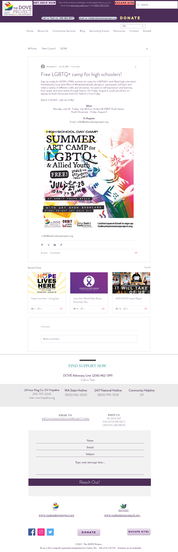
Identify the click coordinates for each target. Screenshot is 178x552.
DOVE (64, 48)
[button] (147, 49)
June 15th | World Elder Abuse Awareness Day (87, 300)
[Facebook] (31, 532)
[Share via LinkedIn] (55, 245)
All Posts (32, 48)
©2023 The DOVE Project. (89, 544)
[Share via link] (61, 245)
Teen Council (48, 48)
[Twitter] (50, 532)
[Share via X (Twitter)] (48, 245)
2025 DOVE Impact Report (129, 298)
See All (147, 267)
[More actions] (135, 66)
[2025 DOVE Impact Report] (131, 282)
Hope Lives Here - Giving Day (45, 298)
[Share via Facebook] (42, 245)
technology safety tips (79, 5)
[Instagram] (41, 532)
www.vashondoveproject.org (56, 515)
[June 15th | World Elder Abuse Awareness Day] (89, 282)
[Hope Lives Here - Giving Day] (47, 282)
